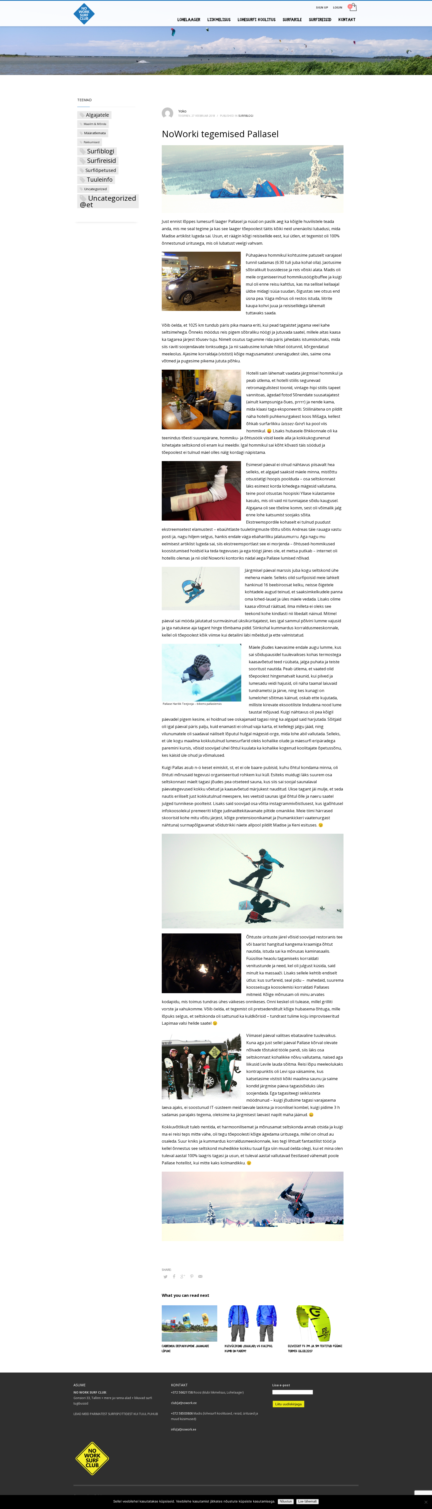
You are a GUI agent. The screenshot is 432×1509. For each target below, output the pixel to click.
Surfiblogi (245, 115)
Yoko (182, 111)
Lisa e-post (281, 1385)
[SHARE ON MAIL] (200, 1276)
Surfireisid (101, 161)
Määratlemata (95, 133)
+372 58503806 (182, 1413)
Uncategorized (95, 189)
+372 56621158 (182, 1392)
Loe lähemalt (307, 1501)
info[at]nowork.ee (183, 1429)
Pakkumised (92, 142)
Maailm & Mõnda (95, 124)
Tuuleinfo (99, 179)
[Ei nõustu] (425, 1502)
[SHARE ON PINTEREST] (192, 1276)
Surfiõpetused (101, 170)
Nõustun (286, 1501)
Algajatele (97, 114)
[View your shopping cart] (352, 7)
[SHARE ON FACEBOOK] (174, 1276)
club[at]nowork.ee (184, 1403)
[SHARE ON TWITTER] (165, 1276)
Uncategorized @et (108, 201)
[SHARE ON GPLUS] (183, 1276)
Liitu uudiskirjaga (288, 1404)
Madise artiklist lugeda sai (186, 236)
